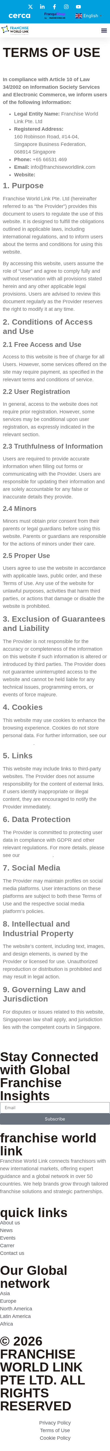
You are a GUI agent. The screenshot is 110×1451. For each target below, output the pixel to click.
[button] (104, 30)
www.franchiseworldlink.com (68, 175)
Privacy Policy (36, 855)
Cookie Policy (18, 743)
